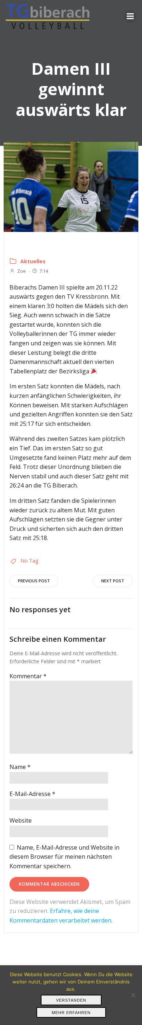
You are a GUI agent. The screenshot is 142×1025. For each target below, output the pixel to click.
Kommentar (28, 676)
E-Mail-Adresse (32, 794)
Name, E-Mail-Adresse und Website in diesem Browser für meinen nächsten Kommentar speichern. (64, 856)
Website (20, 820)
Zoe (21, 271)
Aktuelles (33, 261)
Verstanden (71, 1000)
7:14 (43, 271)
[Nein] (133, 995)
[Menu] (130, 16)
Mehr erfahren (71, 1012)
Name (20, 767)
